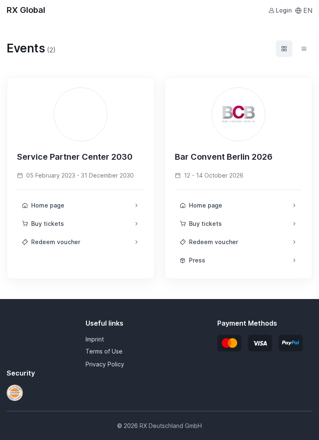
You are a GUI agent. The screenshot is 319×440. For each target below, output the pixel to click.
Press (197, 260)
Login (284, 10)
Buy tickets (47, 223)
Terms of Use (104, 351)
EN (307, 10)
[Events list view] (304, 48)
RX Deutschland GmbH (171, 425)
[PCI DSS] (15, 392)
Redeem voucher (55, 241)
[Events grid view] (284, 48)
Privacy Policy (105, 364)
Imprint (95, 339)
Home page (47, 205)
